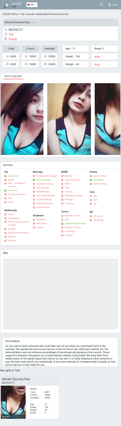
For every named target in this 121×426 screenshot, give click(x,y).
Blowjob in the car (73, 227)
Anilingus (69, 235)
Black (97, 64)
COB (95, 200)
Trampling (69, 203)
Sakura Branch (42, 207)
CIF (94, 204)
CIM (95, 196)
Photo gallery (13, 76)
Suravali (30, 14)
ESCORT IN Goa (10, 14)
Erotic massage (43, 180)
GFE (66, 219)
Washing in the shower (18, 233)
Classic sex (13, 176)
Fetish (10, 202)
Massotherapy (42, 191)
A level (11, 180)
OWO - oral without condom (16, 185)
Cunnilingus (70, 231)
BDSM (67, 184)
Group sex (12, 190)
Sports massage (44, 199)
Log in (115, 4)
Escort (11, 214)
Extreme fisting (100, 184)
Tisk (22, 14)
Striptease (41, 219)
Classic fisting (99, 176)
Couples (11, 229)
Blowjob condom (73, 215)
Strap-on (69, 191)
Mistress (69, 176)
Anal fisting (98, 180)
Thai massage (42, 187)
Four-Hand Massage (45, 195)
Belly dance (41, 223)
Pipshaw (12, 236)
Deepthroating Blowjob (75, 223)
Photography (14, 218)
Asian (97, 56)
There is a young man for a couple (19, 223)
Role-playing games (74, 195)
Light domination (72, 180)
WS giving (97, 216)
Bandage (69, 199)
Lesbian (40, 227)
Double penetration (16, 194)
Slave (67, 187)
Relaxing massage (44, 203)
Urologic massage (44, 184)
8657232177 (16, 29)
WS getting (98, 220)
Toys (10, 198)
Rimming (12, 240)
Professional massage (46, 176)
